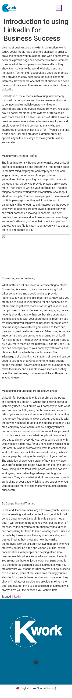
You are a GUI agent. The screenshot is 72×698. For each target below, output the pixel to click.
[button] (59, 8)
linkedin (16, 596)
